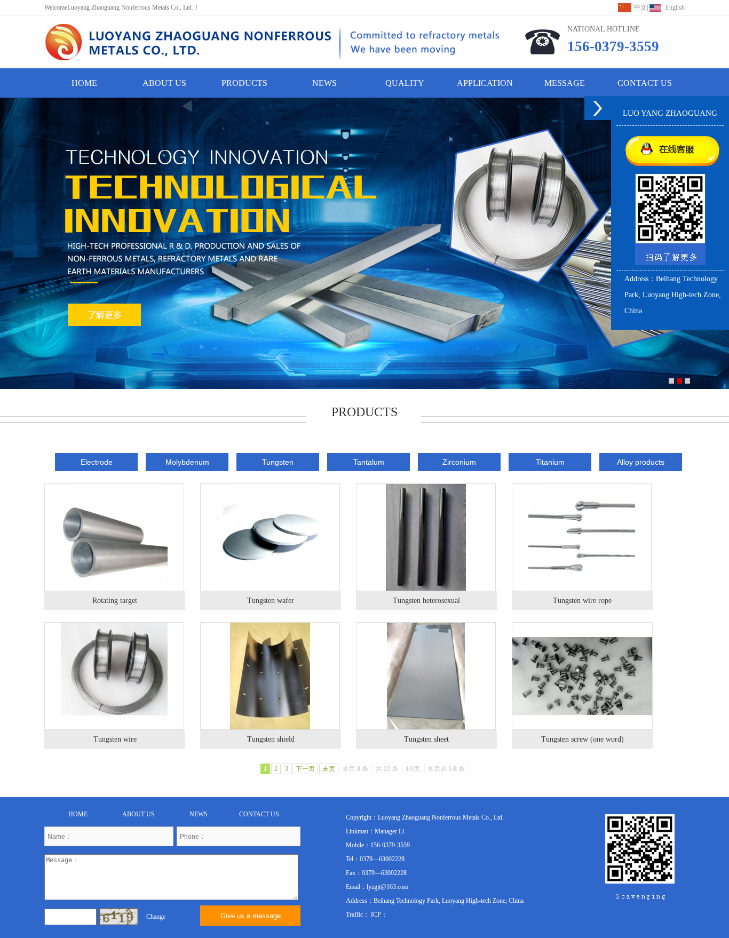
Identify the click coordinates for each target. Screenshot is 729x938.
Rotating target (114, 601)
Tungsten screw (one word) (582, 739)
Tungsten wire (115, 739)
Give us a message (250, 916)
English (675, 7)
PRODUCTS (244, 83)
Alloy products (640, 462)
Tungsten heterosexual (426, 601)
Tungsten (278, 462)
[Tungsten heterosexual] (425, 537)
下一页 (305, 769)
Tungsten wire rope (582, 601)
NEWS (324, 83)
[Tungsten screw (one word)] (582, 676)
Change (155, 916)
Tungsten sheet (426, 739)
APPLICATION (485, 83)
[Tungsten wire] (114, 676)
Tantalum (368, 462)
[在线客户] (597, 108)
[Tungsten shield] (270, 676)
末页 (328, 769)
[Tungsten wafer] (270, 537)
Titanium (550, 462)
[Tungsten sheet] (425, 676)
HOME (84, 83)
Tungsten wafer (270, 601)
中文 (640, 7)
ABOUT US (164, 83)
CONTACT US (644, 83)
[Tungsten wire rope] (581, 537)
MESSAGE (564, 83)
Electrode (97, 462)
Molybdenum (187, 462)
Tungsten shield (271, 739)
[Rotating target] (114, 537)
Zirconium (459, 462)
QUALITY (404, 83)
